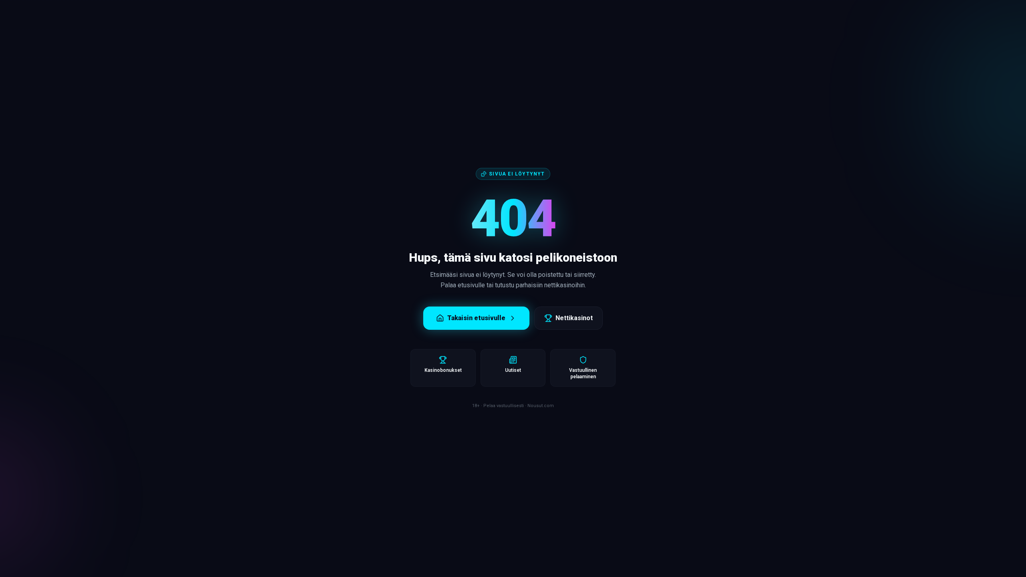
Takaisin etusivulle (476, 318)
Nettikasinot (574, 318)
